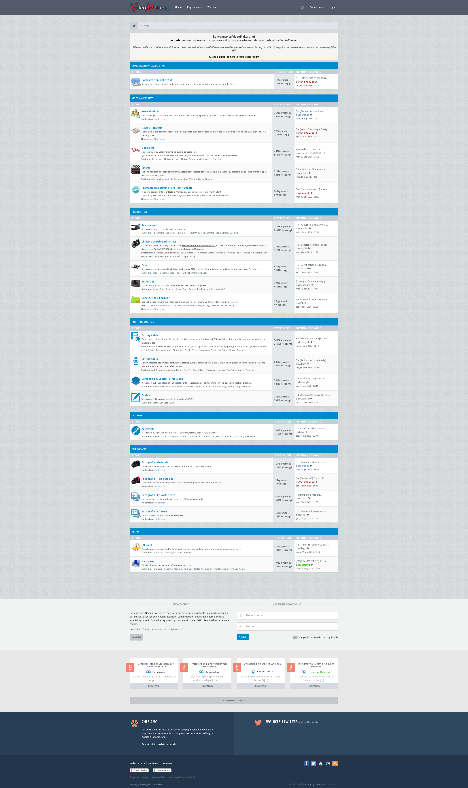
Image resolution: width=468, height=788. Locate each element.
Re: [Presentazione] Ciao (309, 111)
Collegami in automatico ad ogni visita (317, 637)
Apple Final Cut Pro (182, 346)
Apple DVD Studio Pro (182, 436)
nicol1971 (304, 564)
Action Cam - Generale (164, 289)
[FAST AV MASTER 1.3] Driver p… (313, 561)
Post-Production (143, 321)
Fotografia (139, 449)
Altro (135, 531)
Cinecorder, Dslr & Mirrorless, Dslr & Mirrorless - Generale (179, 252)
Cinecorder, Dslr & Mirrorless (158, 241)
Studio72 (304, 398)
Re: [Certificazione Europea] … (312, 264)
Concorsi (216, 159)
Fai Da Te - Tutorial (182, 552)
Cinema (145, 168)
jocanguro (304, 285)
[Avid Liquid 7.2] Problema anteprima (262, 664)
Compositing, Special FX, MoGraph (162, 378)
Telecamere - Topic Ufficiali (188, 232)
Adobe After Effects (162, 386)
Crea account (317, 7)
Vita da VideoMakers (201, 159)
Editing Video (149, 335)
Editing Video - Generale (233, 350)
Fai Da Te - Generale (162, 552)
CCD (301, 303)
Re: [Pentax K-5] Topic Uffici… (312, 478)
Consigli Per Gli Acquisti (155, 298)
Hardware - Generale (163, 568)
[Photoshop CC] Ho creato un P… (313, 395)
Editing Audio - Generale (242, 370)
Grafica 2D (169, 402)
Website (212, 7)
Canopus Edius (240, 346)
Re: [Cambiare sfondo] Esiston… (313, 462)
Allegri (302, 363)
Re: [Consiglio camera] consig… (313, 244)
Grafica (145, 395)
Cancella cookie (296, 784)
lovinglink (304, 342)
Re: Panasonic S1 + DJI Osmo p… (313, 299)
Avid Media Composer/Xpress (218, 346)
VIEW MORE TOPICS (234, 700)
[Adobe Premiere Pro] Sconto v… (314, 189)
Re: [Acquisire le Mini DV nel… (312, 224)
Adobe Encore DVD (162, 436)
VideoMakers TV (183, 159)
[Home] (134, 25)
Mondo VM (147, 147)
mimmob (304, 193)
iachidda (304, 114)
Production (139, 211)
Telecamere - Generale (163, 232)
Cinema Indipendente (162, 179)
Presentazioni (150, 111)
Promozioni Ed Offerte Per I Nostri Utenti (166, 188)
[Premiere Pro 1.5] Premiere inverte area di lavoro (209, 665)
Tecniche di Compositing (214, 386)
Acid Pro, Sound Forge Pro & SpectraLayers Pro (207, 370)
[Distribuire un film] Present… (312, 169)
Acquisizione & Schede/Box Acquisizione (193, 568)
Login (332, 7)
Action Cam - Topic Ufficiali (189, 289)
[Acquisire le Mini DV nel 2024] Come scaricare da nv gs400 (155, 665)
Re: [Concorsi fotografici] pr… (312, 511)
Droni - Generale (161, 272)
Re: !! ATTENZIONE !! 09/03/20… (312, 78)
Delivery (137, 415)
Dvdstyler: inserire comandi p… (313, 428)
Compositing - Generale (238, 386)
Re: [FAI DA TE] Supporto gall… (312, 544)
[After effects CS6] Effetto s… (312, 378)
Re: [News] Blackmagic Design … (313, 129)
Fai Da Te (146, 545)
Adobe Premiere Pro (161, 346)
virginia (303, 248)
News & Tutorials (151, 128)
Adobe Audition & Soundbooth (167, 370)
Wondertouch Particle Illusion (186, 386)
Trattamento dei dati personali (166, 629)
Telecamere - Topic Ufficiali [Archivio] (221, 232)
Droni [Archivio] (199, 272)
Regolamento (194, 7)
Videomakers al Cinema (200, 179)
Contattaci (167, 763)
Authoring (147, 428)
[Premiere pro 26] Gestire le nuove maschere (316, 665)
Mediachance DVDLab (204, 436)
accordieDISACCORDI (310, 153)
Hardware (147, 561)
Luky (301, 432)
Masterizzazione (222, 568)
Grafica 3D (158, 402)
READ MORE (153, 685)
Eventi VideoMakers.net (163, 159)
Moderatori (159, 119)
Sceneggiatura (181, 179)
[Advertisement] (234, 588)
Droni (144, 265)
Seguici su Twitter (292, 721)
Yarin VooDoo (306, 81)
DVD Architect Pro (224, 436)
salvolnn (303, 228)
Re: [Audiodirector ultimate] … (312, 360)
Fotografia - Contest (154, 511)
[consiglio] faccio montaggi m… (313, 281)
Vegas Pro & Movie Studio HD (206, 350)
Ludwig (303, 382)
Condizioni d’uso (139, 629)
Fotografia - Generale (154, 462)
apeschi (303, 268)
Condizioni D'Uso (150, 763)
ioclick (302, 514)
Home (178, 7)
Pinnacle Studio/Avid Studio (177, 350)
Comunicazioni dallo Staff (149, 65)
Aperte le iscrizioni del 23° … (312, 149)
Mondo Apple (238, 568)
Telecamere (148, 225)
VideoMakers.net (142, 98)
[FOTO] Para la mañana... (309, 494)
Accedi (242, 637)
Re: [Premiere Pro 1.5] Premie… (313, 338)
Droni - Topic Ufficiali (180, 272)
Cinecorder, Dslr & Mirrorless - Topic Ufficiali (229, 252)
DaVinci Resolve (155, 350)
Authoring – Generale (244, 436)
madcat (303, 173)
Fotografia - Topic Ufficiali (157, 478)
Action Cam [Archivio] (214, 289)
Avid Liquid (197, 346)
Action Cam (148, 281)
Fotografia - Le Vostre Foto (158, 495)
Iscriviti (136, 637)
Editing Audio (149, 359)
